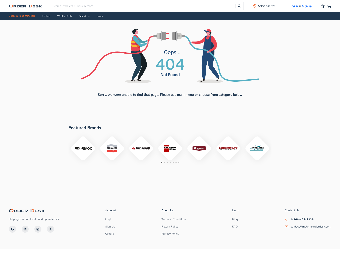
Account (110, 210)
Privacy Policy (170, 234)
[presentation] (239, 6)
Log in (294, 6)
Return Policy (170, 227)
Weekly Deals (64, 16)
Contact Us (292, 210)
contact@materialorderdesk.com (310, 227)
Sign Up (110, 227)
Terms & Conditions (174, 219)
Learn (235, 210)
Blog (235, 219)
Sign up (307, 6)
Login (108, 219)
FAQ (235, 227)
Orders (109, 234)
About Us (84, 16)
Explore (46, 16)
